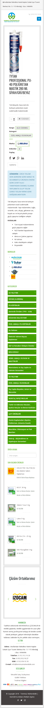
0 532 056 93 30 (23, 661)
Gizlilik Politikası (20, 677)
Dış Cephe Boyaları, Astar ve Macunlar (20, 390)
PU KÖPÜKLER (14, 305)
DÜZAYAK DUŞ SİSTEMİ (18, 318)
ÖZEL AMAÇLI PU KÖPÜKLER (20, 324)
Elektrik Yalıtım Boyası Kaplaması (18, 338)
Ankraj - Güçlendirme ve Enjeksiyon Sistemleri (18, 440)
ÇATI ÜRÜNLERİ (15, 414)
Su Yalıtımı (13, 330)
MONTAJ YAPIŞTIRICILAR (18, 398)
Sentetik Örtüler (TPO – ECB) (20, 311)
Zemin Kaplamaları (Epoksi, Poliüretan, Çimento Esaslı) (20, 421)
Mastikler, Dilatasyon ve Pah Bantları (20, 430)
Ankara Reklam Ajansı (26, 697)
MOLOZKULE (14, 352)
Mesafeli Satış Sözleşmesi (20, 674)
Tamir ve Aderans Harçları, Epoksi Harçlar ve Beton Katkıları (22, 406)
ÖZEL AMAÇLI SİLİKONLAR (19, 383)
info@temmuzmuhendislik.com (23, 664)
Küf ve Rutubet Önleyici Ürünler (21, 346)
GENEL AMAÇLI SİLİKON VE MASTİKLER (19, 359)
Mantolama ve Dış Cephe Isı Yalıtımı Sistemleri (20, 369)
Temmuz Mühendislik (28, 694)
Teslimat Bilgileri (20, 680)
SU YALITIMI (13, 293)
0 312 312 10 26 (24, 655)
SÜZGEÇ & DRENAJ (16, 299)
